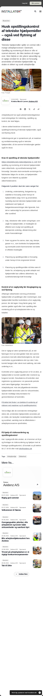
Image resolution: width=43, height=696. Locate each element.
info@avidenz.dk (25, 449)
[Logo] (12, 11)
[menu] (40, 11)
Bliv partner (35, 3)
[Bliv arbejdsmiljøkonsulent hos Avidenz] (21, 537)
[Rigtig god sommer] (21, 496)
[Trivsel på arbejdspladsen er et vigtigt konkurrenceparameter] (21, 551)
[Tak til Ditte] (21, 563)
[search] (35, 11)
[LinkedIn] (25, 109)
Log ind (24, 3)
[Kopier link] (38, 109)
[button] (37, 484)
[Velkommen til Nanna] (21, 508)
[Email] (34, 109)
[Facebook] (20, 109)
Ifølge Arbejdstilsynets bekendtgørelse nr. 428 (19, 162)
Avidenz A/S (33, 101)
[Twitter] (29, 109)
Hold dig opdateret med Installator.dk (24, 692)
